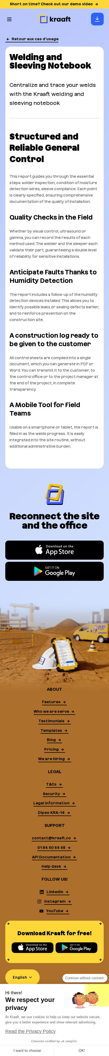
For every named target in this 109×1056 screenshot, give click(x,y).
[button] (9, 19)
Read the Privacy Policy (30, 1031)
